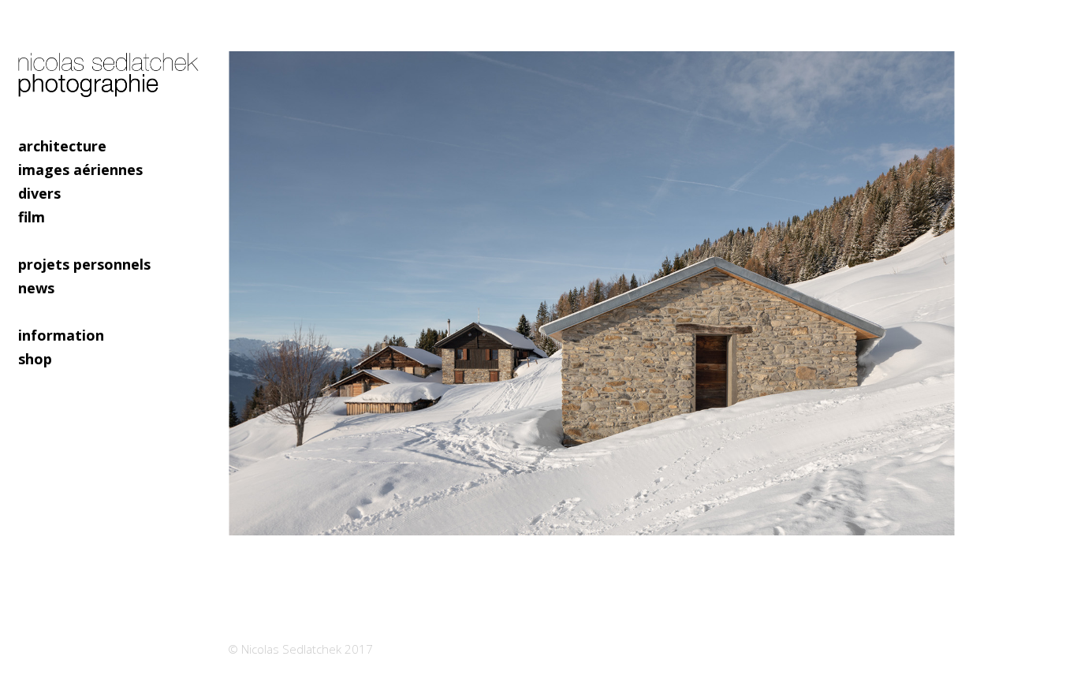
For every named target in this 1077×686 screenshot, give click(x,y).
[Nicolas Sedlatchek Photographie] (110, 67)
